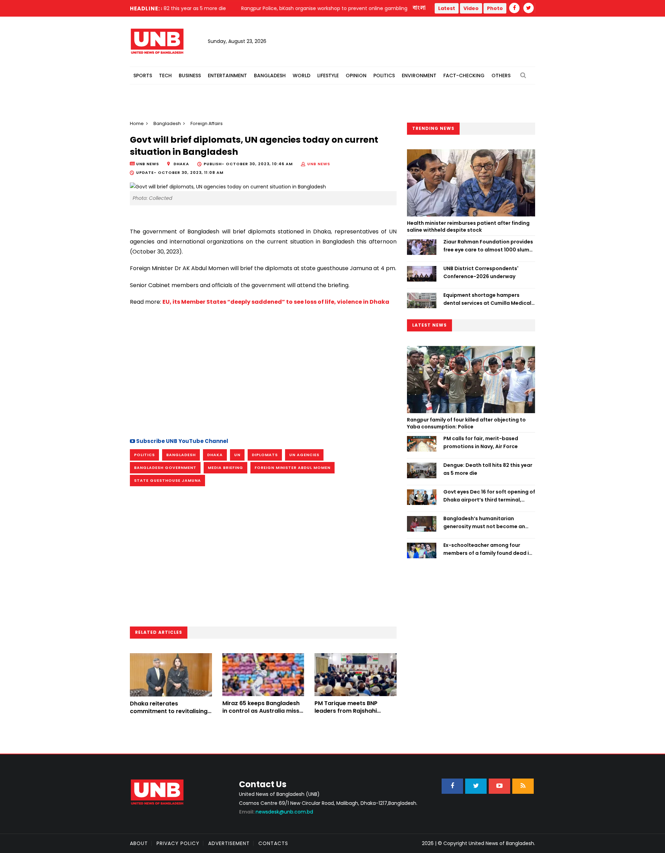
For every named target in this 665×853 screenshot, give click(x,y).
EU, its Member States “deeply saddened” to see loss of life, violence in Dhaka (275, 302)
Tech (165, 75)
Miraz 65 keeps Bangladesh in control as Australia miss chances (261, 711)
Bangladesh (270, 75)
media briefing (225, 467)
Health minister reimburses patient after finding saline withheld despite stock (468, 226)
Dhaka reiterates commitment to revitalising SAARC (168, 711)
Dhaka (215, 454)
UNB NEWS (318, 164)
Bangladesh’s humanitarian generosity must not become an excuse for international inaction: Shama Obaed (486, 522)
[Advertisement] (263, 370)
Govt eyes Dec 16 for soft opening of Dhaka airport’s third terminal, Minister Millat (489, 496)
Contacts (273, 843)
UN (237, 454)
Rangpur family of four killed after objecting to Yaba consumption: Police (466, 423)
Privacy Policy (178, 843)
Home (137, 123)
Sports (142, 75)
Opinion (356, 75)
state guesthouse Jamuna (167, 480)
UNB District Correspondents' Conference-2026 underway (480, 272)
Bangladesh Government (165, 467)
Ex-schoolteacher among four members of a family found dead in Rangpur (487, 549)
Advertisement (229, 843)
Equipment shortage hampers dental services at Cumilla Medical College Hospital (487, 299)
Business (190, 75)
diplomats (265, 454)
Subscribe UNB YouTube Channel (181, 441)
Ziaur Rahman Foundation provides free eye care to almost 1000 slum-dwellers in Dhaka (488, 246)
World (301, 75)
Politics (384, 75)
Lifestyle (328, 75)
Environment (419, 75)
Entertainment (227, 75)
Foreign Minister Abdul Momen (292, 467)
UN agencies (304, 454)
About (139, 843)
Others (501, 75)
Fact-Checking (464, 75)
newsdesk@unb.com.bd (276, 811)
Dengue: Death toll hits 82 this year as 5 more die (487, 469)
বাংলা (419, 8)
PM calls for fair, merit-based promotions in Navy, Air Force (480, 442)
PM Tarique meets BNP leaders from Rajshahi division (346, 711)
